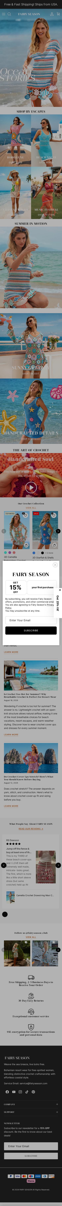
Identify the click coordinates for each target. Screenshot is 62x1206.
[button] (58, 603)
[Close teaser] (60, 590)
